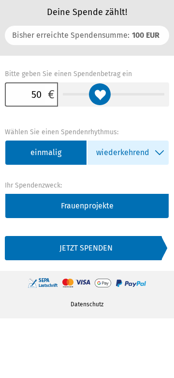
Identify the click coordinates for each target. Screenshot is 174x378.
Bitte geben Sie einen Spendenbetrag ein (68, 74)
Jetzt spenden (86, 247)
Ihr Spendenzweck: (33, 185)
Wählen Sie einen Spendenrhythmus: (61, 132)
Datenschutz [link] (87, 304)
